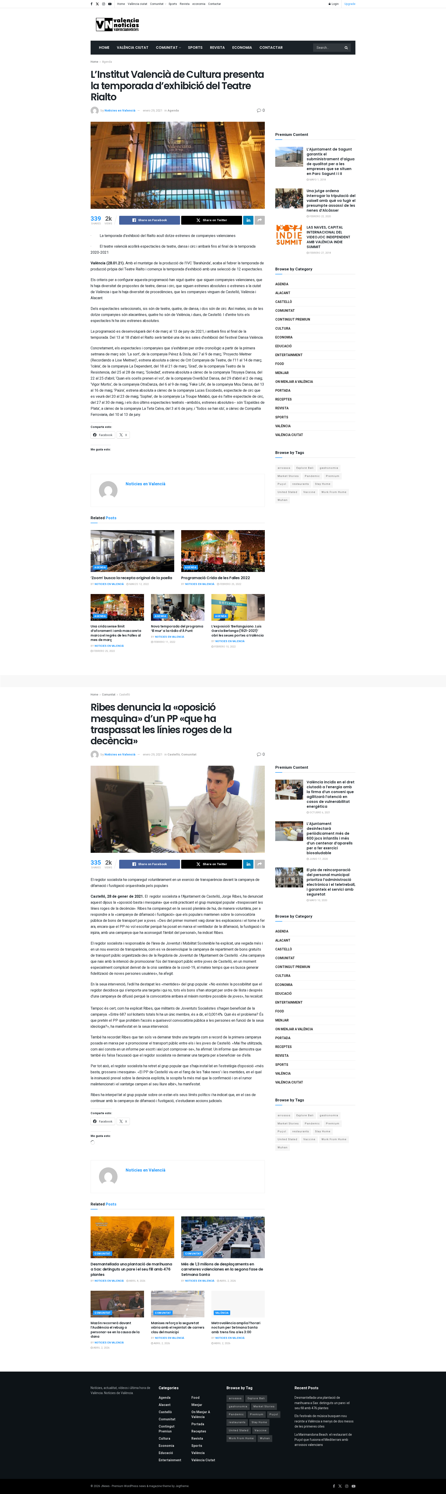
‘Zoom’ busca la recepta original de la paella (131, 578)
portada (282, 390)
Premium (332, 476)
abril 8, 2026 (136, 1281)
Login (335, 4)
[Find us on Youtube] (110, 4)
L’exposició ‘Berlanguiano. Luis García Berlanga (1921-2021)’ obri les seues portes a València (237, 631)
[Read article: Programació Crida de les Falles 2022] (223, 551)
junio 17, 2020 (318, 859)
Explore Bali (305, 468)
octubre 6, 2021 (319, 812)
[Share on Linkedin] (248, 220)
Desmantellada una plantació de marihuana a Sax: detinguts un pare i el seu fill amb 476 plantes (131, 1269)
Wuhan (283, 500)
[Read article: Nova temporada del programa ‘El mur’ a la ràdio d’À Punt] (177, 607)
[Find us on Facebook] (91, 4)
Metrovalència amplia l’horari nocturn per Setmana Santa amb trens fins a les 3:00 (235, 1327)
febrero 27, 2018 (320, 253)
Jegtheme (182, 1486)
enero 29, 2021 (152, 110)
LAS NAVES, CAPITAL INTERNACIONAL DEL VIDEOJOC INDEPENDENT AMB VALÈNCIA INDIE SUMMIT (328, 237)
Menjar (282, 373)
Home (121, 4)
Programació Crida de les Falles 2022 (215, 578)
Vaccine (309, 492)
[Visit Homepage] (117, 24)
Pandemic (312, 476)
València (283, 426)
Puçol (282, 484)
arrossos (284, 468)
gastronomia (329, 468)
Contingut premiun (292, 319)
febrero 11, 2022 (164, 642)
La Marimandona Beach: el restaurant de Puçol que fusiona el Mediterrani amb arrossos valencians (323, 1440)
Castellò (283, 301)
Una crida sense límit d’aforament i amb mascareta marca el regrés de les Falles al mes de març (116, 633)
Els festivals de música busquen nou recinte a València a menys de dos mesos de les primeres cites (324, 1421)
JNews (105, 1486)
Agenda (107, 62)
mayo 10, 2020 (318, 900)
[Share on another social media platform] (260, 220)
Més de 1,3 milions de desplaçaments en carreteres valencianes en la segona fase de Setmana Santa (222, 1269)
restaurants (300, 484)
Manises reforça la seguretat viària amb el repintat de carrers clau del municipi (177, 1327)
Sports (173, 4)
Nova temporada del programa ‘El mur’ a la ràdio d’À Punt (177, 628)
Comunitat (157, 4)
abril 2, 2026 (227, 1281)
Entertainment (289, 355)
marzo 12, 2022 (138, 584)
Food (279, 363)
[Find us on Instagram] (103, 4)
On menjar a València (294, 381)
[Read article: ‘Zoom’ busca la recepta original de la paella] (132, 551)
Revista (185, 4)
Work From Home (334, 492)
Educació (283, 346)
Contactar (214, 4)
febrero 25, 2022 (230, 584)
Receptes (283, 399)
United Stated (287, 492)
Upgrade (349, 4)
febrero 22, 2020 (320, 216)
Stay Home (323, 484)
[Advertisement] (270, 23)
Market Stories (288, 476)
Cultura (282, 328)
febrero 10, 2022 (224, 647)
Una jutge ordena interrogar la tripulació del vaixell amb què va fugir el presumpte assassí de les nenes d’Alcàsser (331, 200)
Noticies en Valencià (120, 110)
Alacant (282, 293)
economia (198, 4)
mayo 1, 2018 (317, 180)
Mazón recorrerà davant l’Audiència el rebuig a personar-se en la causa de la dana (115, 1330)
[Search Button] (346, 47)
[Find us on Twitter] (97, 4)
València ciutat (137, 4)
